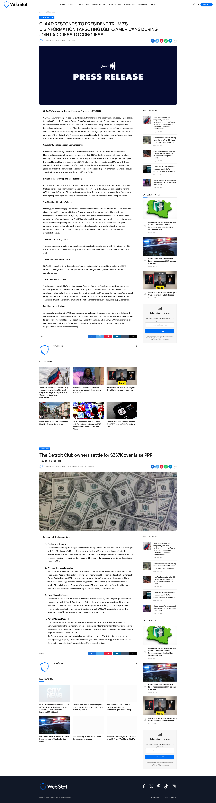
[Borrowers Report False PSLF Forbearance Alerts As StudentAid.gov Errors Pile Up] (147, 169)
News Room (50, 41)
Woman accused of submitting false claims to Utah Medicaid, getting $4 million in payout (164, 140)
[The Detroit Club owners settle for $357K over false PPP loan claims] (108, 501)
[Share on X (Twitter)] (157, 41)
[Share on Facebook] (153, 41)
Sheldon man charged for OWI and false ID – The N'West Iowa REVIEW (121, 737)
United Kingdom (82, 4)
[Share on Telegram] (170, 41)
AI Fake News (129, 4)
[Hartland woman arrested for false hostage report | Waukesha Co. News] (160, 246)
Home (62, 4)
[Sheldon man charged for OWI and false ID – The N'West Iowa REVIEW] (122, 725)
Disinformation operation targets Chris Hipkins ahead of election (121, 388)
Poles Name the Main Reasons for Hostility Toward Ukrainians (53, 423)
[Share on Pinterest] (161, 41)
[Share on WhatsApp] (166, 41)
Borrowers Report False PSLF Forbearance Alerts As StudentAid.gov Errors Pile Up (164, 169)
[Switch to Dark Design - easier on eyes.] (194, 4)
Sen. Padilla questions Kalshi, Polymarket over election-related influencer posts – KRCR (164, 154)
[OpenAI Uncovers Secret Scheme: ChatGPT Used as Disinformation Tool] (122, 410)
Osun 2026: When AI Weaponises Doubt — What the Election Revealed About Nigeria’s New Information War (162, 226)
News (70, 4)
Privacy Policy (157, 339)
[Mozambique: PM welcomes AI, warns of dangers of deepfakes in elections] (88, 376)
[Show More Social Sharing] (175, 41)
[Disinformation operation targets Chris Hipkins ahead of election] (122, 376)
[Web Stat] (15, 4)
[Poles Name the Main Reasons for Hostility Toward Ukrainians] (54, 410)
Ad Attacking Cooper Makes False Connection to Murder (87, 737)
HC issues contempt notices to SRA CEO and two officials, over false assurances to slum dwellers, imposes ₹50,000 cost (54, 708)
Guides (153, 4)
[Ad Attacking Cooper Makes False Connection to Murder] (88, 725)
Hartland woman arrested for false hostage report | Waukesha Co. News (162, 261)
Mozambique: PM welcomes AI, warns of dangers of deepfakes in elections (87, 390)
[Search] (198, 4)
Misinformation (98, 4)
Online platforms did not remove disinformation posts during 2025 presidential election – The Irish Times (87, 425)
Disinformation (114, 4)
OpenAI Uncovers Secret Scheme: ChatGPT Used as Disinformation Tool (121, 424)
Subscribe (206, 4)
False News (142, 4)
